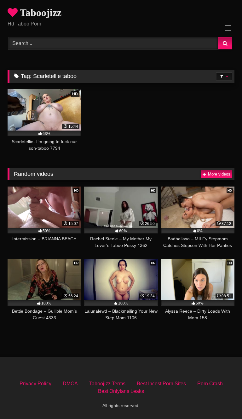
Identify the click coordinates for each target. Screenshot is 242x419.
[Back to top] (222, 400)
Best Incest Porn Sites (161, 383)
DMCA (70, 383)
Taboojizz (39, 12)
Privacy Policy (35, 383)
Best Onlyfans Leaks (121, 391)
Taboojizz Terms (107, 383)
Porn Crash (210, 383)
